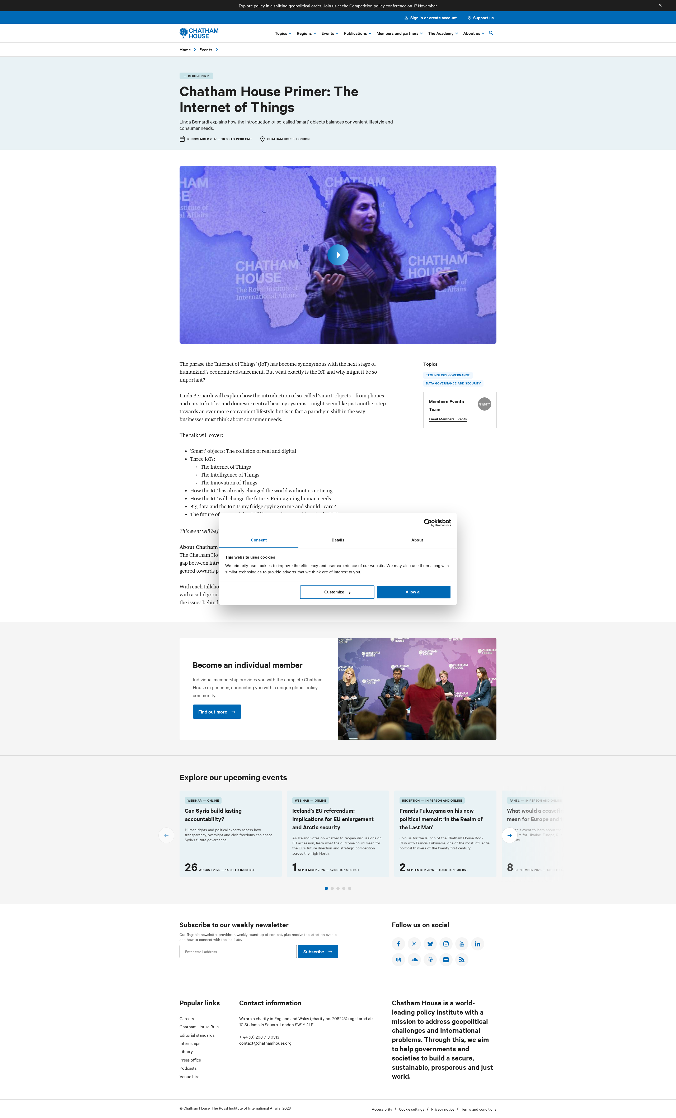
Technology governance (448, 375)
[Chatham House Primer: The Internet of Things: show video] (338, 254)
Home (185, 49)
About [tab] (417, 540)
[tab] (326, 888)
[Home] (199, 33)
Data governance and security (453, 383)
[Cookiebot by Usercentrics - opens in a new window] (428, 523)
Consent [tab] (259, 540)
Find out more (212, 711)
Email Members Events (448, 418)
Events (205, 49)
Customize (334, 592)
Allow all (413, 592)
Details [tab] (338, 540)
